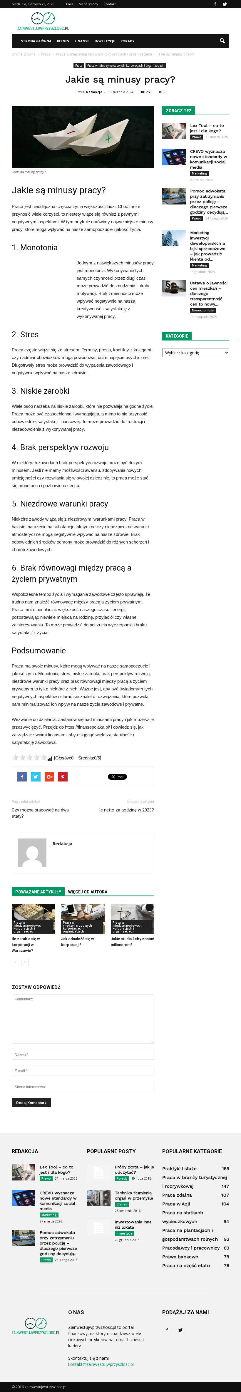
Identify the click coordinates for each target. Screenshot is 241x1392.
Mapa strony (88, 4)
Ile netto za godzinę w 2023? (126, 810)
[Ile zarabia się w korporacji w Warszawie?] (33, 919)
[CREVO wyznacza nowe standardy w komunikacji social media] (174, 157)
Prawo (196, 137)
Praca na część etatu (186, 1265)
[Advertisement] (160, 21)
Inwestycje (105, 41)
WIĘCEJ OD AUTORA (87, 892)
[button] (222, 41)
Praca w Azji (176, 1204)
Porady (127, 41)
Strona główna (36, 41)
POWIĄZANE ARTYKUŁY (38, 892)
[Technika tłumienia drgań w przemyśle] (99, 1198)
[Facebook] (215, 4)
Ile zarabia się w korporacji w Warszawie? (26, 945)
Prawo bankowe (180, 1256)
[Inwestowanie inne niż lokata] (99, 1227)
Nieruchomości (203, 310)
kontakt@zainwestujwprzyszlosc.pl (101, 1364)
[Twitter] (224, 4)
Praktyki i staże (179, 1168)
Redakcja (94, 92)
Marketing (199, 173)
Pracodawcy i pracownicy (191, 1248)
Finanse (82, 41)
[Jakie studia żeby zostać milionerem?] (132, 919)
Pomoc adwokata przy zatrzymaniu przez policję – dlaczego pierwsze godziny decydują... (209, 201)
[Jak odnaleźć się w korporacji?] (82, 919)
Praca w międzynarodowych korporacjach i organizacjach (125, 65)
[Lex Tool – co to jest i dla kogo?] (174, 131)
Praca (78, 65)
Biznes (63, 41)
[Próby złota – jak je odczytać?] (99, 1172)
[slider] (29, 757)
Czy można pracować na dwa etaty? (40, 813)
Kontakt (110, 4)
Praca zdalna (177, 1195)
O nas (68, 4)
